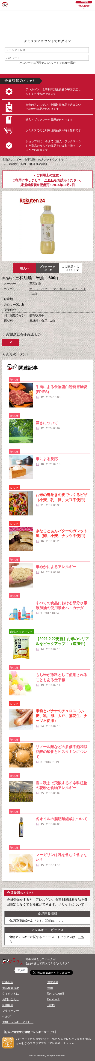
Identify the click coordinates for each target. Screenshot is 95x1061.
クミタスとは (10, 993)
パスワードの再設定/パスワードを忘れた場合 (48, 62)
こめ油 (33, 293)
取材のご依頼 (55, 993)
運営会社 (52, 982)
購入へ (24, 268)
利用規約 (7, 1005)
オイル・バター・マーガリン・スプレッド (57, 289)
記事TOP (7, 982)
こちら (49, 180)
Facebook (53, 999)
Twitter (51, 1005)
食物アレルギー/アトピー (17, 1022)
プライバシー (10, 1010)
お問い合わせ (10, 999)
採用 (50, 988)
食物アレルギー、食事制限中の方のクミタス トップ (34, 159)
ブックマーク (47, 268)
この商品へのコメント (70, 268)
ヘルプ (6, 1016)
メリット (64, 904)
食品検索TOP (10, 988)
